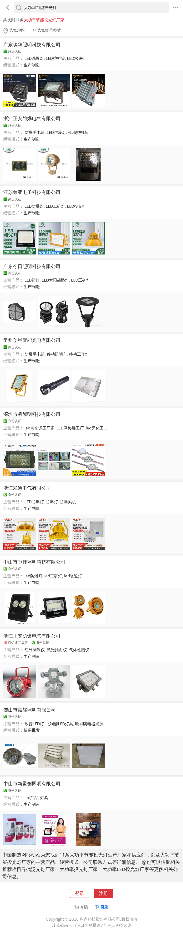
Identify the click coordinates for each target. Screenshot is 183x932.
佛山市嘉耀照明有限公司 (29, 709)
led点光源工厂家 (40, 428)
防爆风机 (68, 501)
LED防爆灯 (56, 132)
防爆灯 (52, 501)
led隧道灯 (73, 576)
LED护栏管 (55, 58)
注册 (103, 893)
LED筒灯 (32, 280)
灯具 (44, 797)
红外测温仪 (35, 649)
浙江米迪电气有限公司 (27, 488)
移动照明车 (78, 132)
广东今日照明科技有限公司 (32, 266)
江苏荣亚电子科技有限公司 (32, 192)
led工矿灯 (53, 576)
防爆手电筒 (35, 132)
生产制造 (32, 65)
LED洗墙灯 (34, 58)
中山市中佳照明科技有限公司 (34, 561)
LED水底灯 (76, 58)
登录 (79, 893)
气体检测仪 (79, 649)
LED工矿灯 (55, 206)
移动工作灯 (79, 354)
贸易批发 (32, 730)
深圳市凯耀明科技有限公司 (32, 414)
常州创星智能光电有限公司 (32, 340)
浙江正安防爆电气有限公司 (32, 118)
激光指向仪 (57, 649)
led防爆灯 (33, 576)
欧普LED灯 (34, 723)
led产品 (31, 797)
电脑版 (102, 907)
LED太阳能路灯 (55, 280)
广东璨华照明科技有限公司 (32, 44)
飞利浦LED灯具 (59, 723)
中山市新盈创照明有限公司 (32, 783)
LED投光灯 (76, 206)
